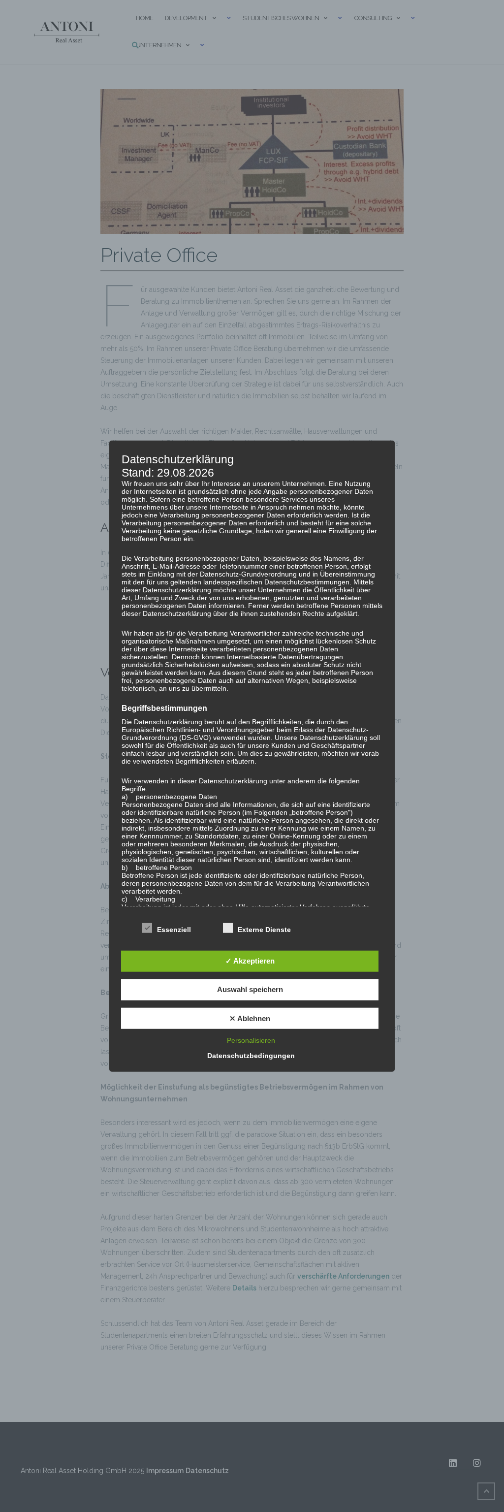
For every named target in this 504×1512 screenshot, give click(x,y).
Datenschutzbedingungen (251, 1056)
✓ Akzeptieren (250, 961)
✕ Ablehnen (249, 1018)
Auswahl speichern (250, 989)
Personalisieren (251, 1040)
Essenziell (174, 929)
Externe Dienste (264, 929)
